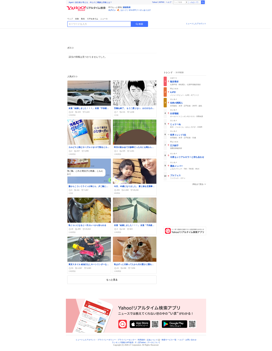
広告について (152, 340)
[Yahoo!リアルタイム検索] (86, 7)
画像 (77, 19)
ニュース (104, 19)
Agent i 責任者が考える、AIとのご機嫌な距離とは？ (90, 2)
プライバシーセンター (127, 340)
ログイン (112, 10)
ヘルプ (168, 2)
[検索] (203, 2)
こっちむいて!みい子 (194, 2)
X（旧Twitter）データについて (147, 342)
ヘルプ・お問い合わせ (187, 340)
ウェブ (70, 19)
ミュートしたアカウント (196, 24)
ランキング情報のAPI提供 (122, 342)
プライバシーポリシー (106, 340)
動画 (83, 19)
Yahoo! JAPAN (158, 2)
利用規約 (141, 340)
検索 (141, 24)
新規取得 (126, 7)
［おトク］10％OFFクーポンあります (135, 10)
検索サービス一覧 (169, 340)
